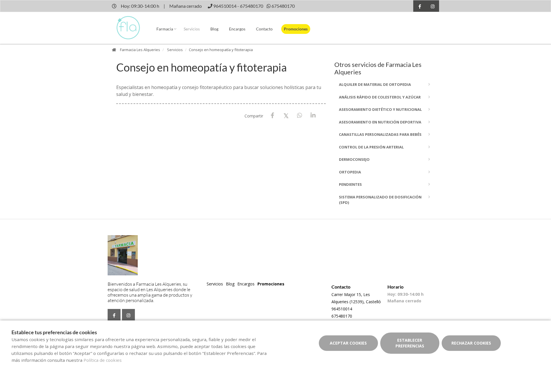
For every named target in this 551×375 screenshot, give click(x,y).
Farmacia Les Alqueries (140, 49)
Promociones (296, 28)
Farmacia (164, 28)
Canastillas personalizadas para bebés (380, 134)
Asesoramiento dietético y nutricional (380, 109)
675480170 (341, 316)
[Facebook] (272, 115)
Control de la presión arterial (371, 147)
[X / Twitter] (286, 115)
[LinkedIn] (312, 115)
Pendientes (350, 184)
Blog (214, 28)
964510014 (341, 309)
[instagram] (432, 6)
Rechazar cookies (471, 343)
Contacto (264, 28)
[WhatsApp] (299, 115)
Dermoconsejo (354, 159)
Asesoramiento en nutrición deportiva (380, 122)
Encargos (237, 28)
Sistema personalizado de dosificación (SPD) (380, 199)
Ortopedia (350, 172)
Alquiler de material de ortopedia (375, 84)
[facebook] (419, 6)
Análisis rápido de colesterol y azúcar (380, 97)
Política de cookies (103, 360)
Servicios (192, 28)
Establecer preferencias (409, 343)
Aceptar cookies (348, 343)
